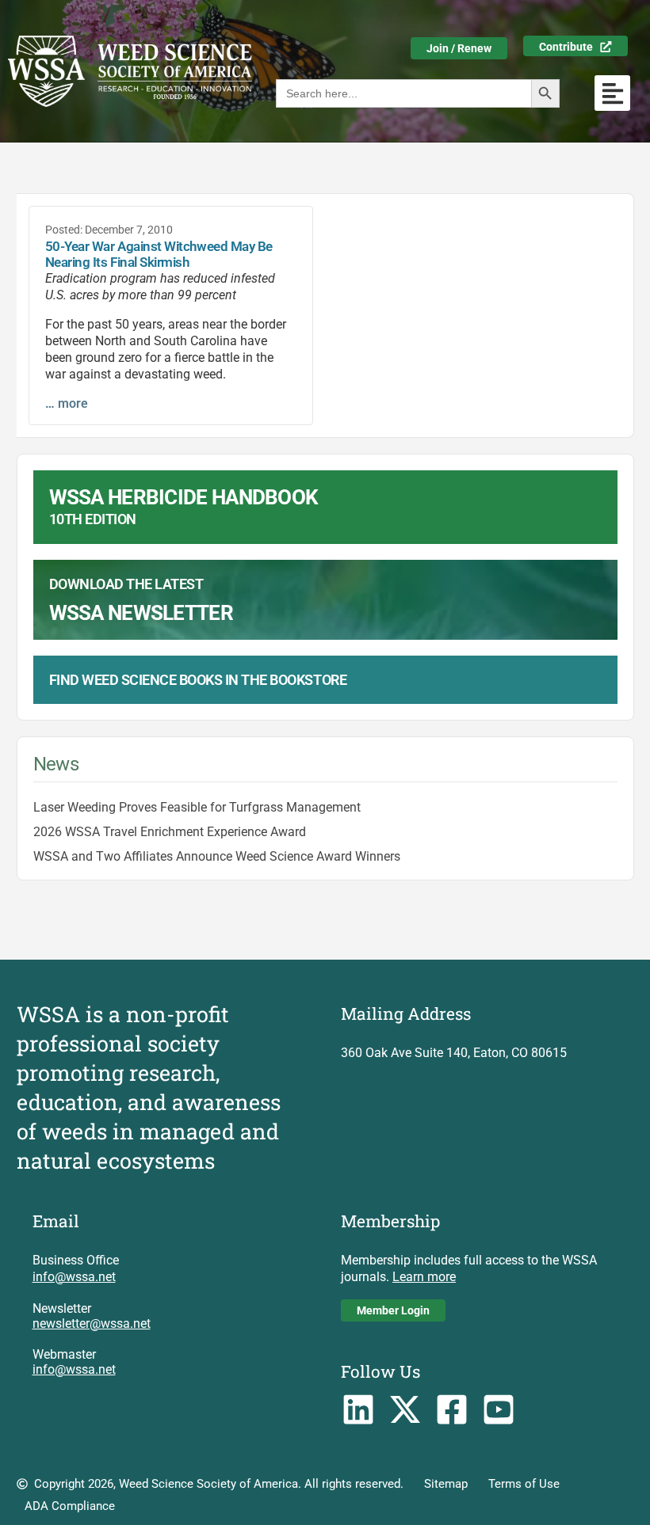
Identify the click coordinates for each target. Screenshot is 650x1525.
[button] (612, 93)
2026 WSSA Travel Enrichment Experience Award (169, 831)
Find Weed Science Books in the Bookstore (198, 679)
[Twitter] (405, 1409)
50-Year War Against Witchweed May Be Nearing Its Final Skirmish (159, 254)
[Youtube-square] (498, 1409)
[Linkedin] (358, 1409)
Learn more (424, 1276)
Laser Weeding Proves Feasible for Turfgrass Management (197, 807)
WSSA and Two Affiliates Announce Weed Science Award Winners (216, 856)
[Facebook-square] (452, 1409)
